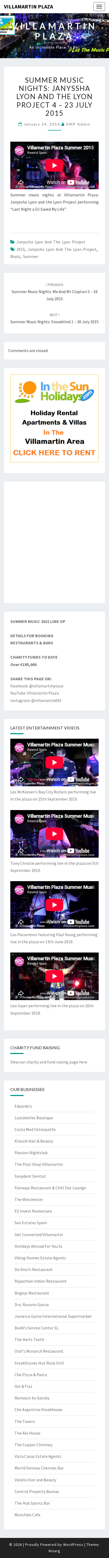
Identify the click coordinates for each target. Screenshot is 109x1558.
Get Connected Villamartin (39, 1234)
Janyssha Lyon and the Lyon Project (50, 241)
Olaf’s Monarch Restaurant (39, 1351)
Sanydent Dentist (30, 1176)
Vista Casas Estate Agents (38, 1456)
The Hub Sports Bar (32, 1503)
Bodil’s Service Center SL (36, 1327)
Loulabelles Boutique (34, 1117)
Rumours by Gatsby (32, 1397)
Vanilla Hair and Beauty (35, 1479)
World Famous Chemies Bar (39, 1468)
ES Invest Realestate (33, 1211)
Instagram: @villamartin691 (36, 700)
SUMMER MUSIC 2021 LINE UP (37, 621)
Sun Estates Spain (31, 1222)
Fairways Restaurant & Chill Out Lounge (50, 1187)
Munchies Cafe (27, 1514)
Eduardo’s (23, 1106)
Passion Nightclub (31, 1152)
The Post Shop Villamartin (39, 1164)
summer (30, 256)
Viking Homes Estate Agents (40, 1257)
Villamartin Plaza (28, 6)
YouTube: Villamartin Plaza (34, 693)
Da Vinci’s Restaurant (34, 1269)
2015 (20, 249)
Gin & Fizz (23, 1386)
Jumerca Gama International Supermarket (53, 1316)
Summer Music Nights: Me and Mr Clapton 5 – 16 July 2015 (55, 291)
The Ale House (27, 1433)
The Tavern (25, 1421)
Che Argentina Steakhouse (38, 1409)
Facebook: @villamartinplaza (36, 685)
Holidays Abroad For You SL (39, 1246)
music (15, 256)
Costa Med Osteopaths (35, 1129)
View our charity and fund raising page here (48, 1062)
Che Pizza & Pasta (31, 1374)
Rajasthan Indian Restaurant (41, 1281)
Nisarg (54, 1550)
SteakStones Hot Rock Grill (39, 1363)
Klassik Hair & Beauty (34, 1141)
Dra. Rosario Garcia (32, 1304)
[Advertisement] (54, 542)
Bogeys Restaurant (32, 1293)
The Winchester (29, 1199)
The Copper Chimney (33, 1444)
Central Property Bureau (37, 1491)
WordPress (73, 1544)
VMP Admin (78, 124)
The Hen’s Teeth (29, 1339)
